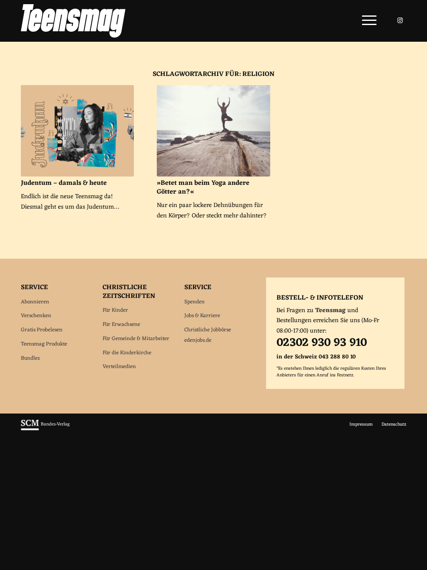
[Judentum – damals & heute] (77, 131)
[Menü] (367, 21)
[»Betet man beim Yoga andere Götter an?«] (213, 131)
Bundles (30, 358)
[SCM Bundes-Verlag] (45, 429)
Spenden (194, 302)
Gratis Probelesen (42, 330)
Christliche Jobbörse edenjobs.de (207, 335)
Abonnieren (35, 302)
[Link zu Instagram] (400, 20)
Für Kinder (115, 310)
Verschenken (36, 315)
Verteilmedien (119, 366)
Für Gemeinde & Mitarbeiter (136, 338)
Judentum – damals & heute (64, 183)
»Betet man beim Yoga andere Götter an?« (203, 187)
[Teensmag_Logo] (73, 21)
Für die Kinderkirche (127, 353)
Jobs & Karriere (202, 315)
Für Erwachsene (121, 324)
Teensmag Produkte (44, 344)
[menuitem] (367, 21)
